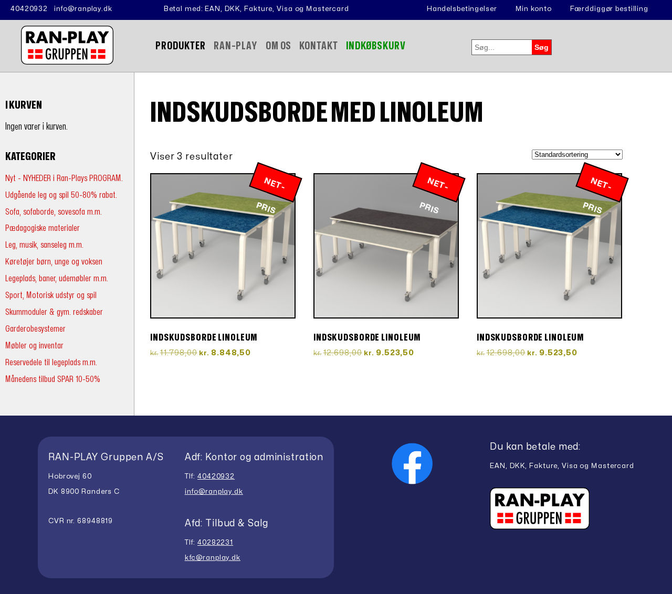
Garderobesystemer (35, 328)
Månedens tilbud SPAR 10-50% (52, 379)
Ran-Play (236, 46)
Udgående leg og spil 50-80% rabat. (61, 194)
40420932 (29, 9)
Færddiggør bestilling (609, 9)
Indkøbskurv (376, 46)
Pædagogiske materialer (42, 228)
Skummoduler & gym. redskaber (54, 311)
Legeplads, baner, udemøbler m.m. (56, 278)
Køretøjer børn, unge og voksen (53, 261)
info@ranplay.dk (83, 9)
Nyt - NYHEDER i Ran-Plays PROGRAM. (64, 178)
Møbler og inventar (34, 345)
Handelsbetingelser (462, 9)
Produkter (180, 46)
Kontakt (318, 46)
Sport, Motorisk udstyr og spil (51, 295)
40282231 (215, 542)
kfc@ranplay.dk (212, 558)
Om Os (278, 46)
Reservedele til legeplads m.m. (51, 362)
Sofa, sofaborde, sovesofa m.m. (53, 211)
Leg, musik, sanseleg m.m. (44, 244)
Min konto (534, 9)
